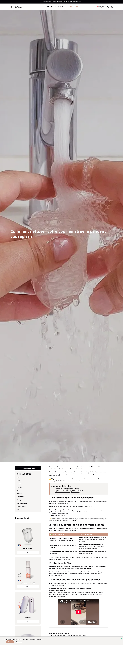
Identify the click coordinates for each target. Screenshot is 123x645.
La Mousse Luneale (86, 557)
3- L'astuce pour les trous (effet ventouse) (67, 492)
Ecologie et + (21, 496)
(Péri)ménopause (22, 503)
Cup (57, 241)
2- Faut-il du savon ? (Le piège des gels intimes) (69, 490)
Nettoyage (64, 241)
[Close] (121, 638)
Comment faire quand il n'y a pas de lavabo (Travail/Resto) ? (70, 635)
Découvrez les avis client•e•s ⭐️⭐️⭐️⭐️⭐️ (61, 2)
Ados (18, 480)
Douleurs (19, 493)
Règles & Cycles (21, 506)
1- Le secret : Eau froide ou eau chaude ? (67, 488)
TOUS (18, 477)
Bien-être (19, 487)
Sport (18, 509)
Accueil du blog (27, 468)
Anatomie (20, 484)
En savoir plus (38, 639)
